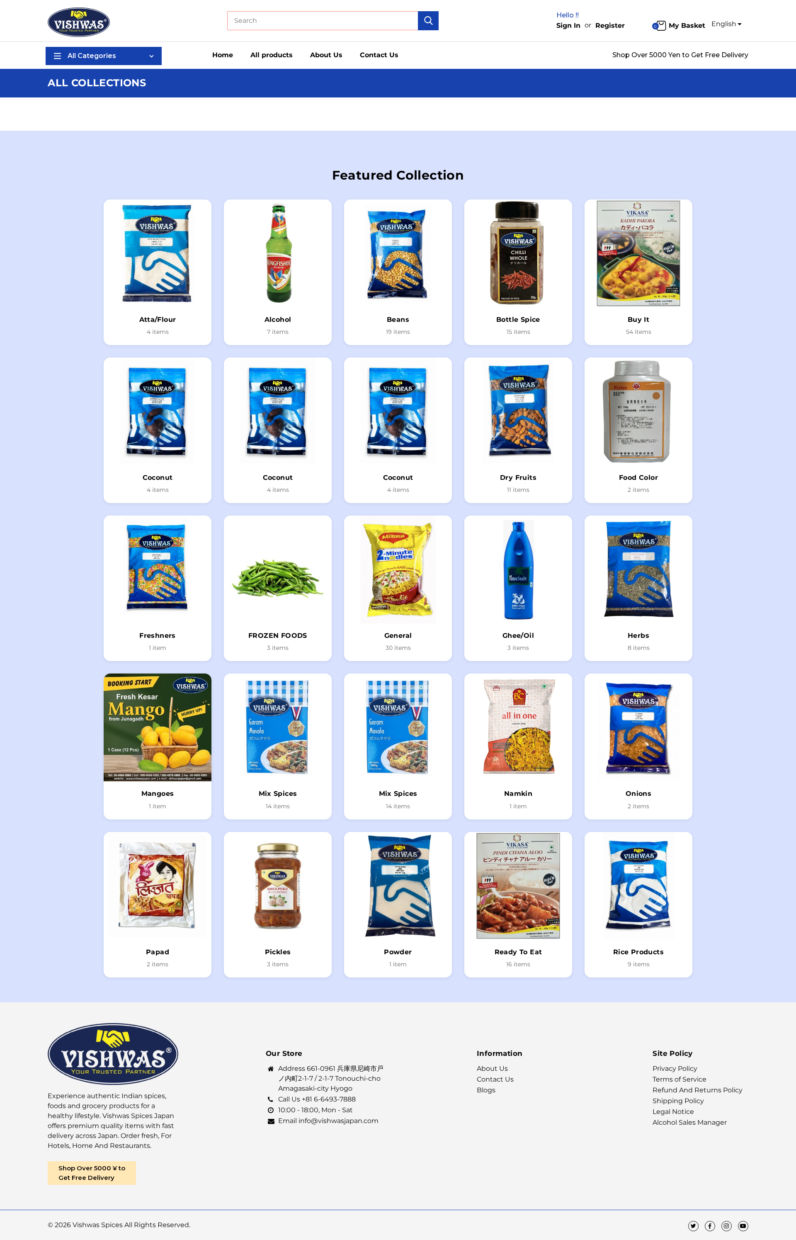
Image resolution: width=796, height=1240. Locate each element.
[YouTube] (743, 1226)
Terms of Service (679, 1079)
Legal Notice (673, 1112)
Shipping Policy (678, 1101)
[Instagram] (726, 1226)
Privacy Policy (675, 1068)
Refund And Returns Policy (698, 1090)
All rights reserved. (157, 1225)
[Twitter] (693, 1226)
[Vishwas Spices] (79, 21)
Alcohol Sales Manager (690, 1122)
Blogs (486, 1090)
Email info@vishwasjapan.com (328, 1121)
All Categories (92, 56)
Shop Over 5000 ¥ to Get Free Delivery (91, 1173)
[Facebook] (710, 1226)
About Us (492, 1068)
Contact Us (495, 1079)
